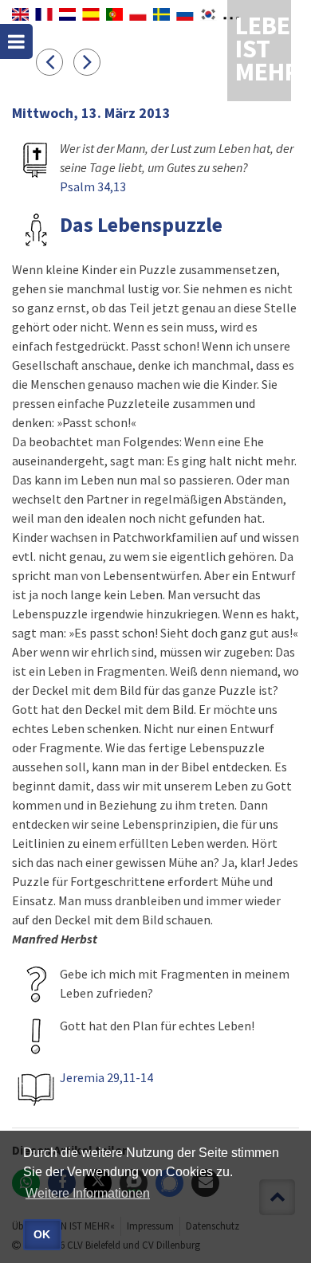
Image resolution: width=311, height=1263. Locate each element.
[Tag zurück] (54, 61)
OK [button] (41, 1234)
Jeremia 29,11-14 (106, 1077)
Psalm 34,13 (93, 186)
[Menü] (16, 41)
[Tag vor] (90, 61)
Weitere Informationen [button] (88, 1193)
